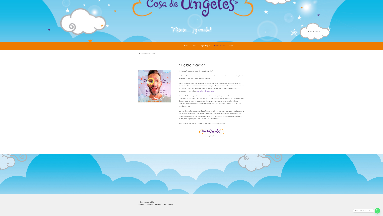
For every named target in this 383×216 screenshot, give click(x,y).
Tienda (194, 46)
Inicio (142, 53)
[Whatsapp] (377, 211)
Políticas (141, 205)
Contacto (231, 46)
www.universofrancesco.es (205, 91)
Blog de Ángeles (204, 46)
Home (186, 46)
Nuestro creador (219, 46)
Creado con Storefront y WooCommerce (159, 205)
